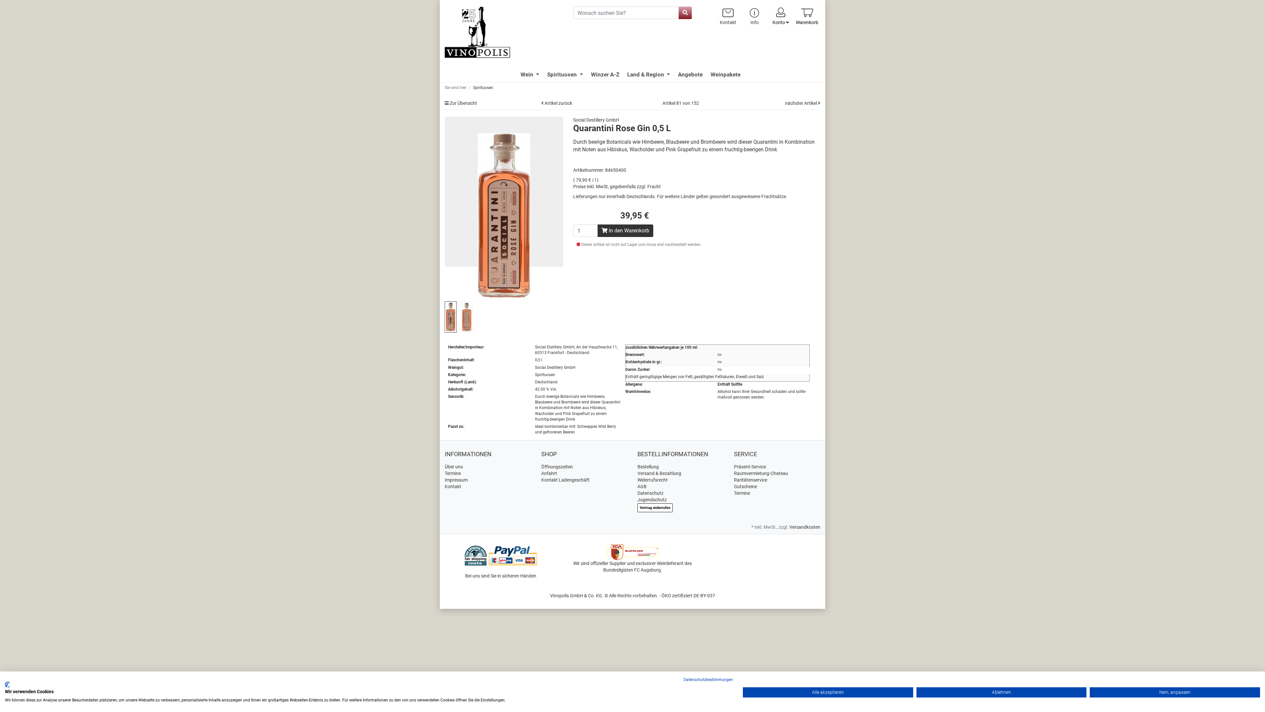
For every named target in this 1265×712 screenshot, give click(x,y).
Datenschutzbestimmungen (708, 679)
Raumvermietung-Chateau (761, 473)
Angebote (690, 74)
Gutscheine (745, 486)
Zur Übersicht (463, 103)
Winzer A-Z (605, 74)
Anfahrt (549, 473)
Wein (527, 74)
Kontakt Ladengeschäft (565, 480)
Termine (453, 473)
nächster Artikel (801, 103)
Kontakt (453, 486)
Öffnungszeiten (557, 466)
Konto (779, 22)
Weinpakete (726, 74)
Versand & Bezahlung (659, 473)
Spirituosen (562, 74)
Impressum (456, 480)
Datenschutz (650, 493)
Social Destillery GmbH (596, 120)
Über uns (454, 466)
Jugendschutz (652, 499)
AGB (642, 486)
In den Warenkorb (628, 230)
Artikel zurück (558, 103)
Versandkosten (804, 527)
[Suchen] (685, 13)
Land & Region (646, 74)
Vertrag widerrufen (655, 508)
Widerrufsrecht (652, 480)
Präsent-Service (750, 466)
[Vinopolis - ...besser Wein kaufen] (504, 32)
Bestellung (648, 466)
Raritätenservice (750, 480)
